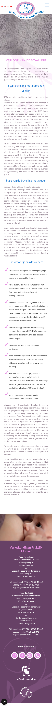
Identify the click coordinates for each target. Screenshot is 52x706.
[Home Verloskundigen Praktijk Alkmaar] (26, 19)
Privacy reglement (26, 646)
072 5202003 (28, 629)
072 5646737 (28, 582)
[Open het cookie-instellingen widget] (4, 702)
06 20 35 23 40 (33, 587)
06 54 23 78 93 (32, 584)
